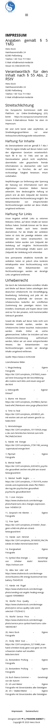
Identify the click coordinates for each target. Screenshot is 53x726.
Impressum (17, 711)
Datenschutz (32, 711)
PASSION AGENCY (35, 718)
